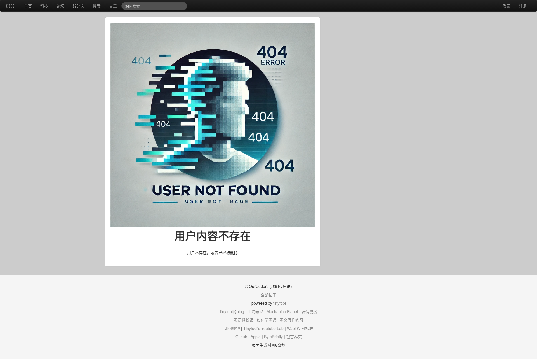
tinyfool (279, 303)
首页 (28, 6)
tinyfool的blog (232, 311)
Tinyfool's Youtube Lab (263, 328)
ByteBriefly (273, 336)
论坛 (60, 6)
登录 (507, 6)
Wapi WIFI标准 (300, 328)
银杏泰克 (294, 336)
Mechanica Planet (282, 311)
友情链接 (309, 311)
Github (241, 336)
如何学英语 (266, 320)
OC (10, 6)
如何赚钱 (232, 328)
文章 (113, 6)
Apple (256, 336)
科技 (44, 6)
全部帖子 (268, 294)
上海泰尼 (255, 311)
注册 (523, 6)
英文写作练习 (291, 320)
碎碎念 (78, 6)
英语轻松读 (243, 320)
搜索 (97, 6)
